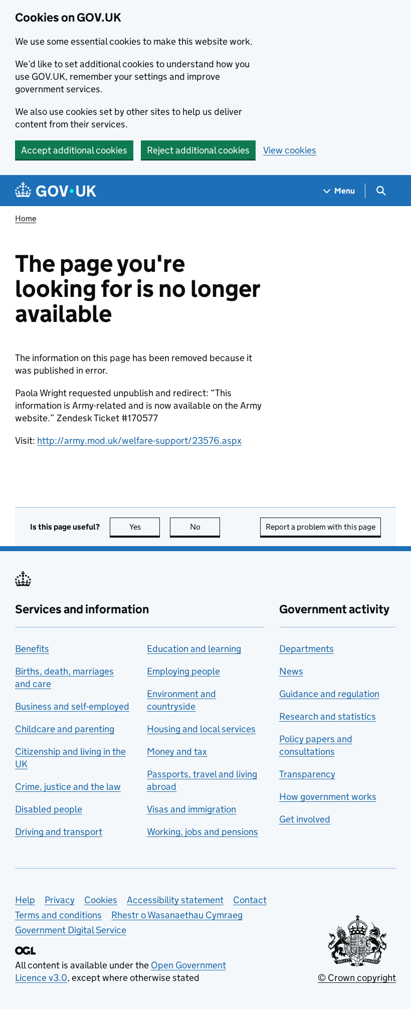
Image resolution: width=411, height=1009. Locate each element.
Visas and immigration (191, 809)
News (291, 671)
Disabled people (48, 809)
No (205, 527)
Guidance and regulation (329, 694)
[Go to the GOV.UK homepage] (55, 191)
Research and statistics (327, 716)
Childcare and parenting (64, 729)
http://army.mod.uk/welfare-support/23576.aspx (139, 440)
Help (25, 900)
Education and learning (194, 648)
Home (25, 218)
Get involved (304, 819)
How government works (327, 796)
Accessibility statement (175, 900)
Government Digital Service (70, 930)
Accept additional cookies (74, 150)
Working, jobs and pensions (202, 831)
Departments (306, 648)
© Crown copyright (357, 977)
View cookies (289, 150)
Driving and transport (58, 831)
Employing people (183, 671)
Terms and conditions (58, 915)
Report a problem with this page (320, 527)
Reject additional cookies (198, 150)
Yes (144, 527)
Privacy (60, 900)
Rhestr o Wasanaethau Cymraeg (177, 915)
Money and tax (177, 751)
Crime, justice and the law (68, 786)
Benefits (32, 648)
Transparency (307, 774)
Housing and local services (201, 729)
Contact (250, 900)
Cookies (100, 900)
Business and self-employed (72, 706)
